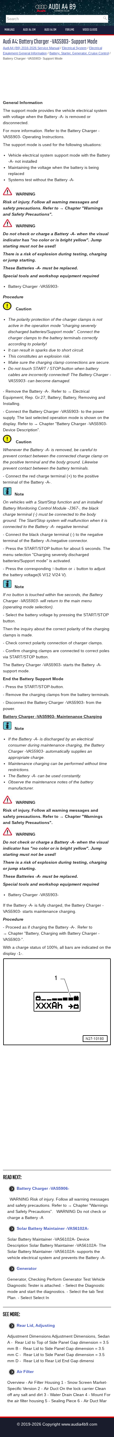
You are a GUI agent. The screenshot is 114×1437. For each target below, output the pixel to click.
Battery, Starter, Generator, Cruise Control (79, 53)
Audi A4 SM (50, 29)
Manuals (9, 29)
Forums (69, 29)
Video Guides (90, 29)
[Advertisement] (57, 80)
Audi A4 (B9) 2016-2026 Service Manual (31, 48)
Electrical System (74, 48)
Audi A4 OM (29, 29)
